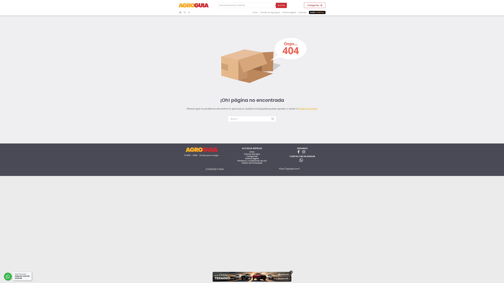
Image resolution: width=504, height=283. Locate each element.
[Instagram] (185, 12)
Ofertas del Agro (252, 154)
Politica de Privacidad (252, 163)
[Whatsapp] (189, 12)
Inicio (255, 12)
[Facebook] (180, 12)
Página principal (307, 108)
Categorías (252, 156)
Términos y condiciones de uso (252, 160)
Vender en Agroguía (270, 12)
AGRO (317, 12)
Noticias (302, 12)
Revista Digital (289, 12)
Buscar (281, 5)
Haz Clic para (22, 276)
